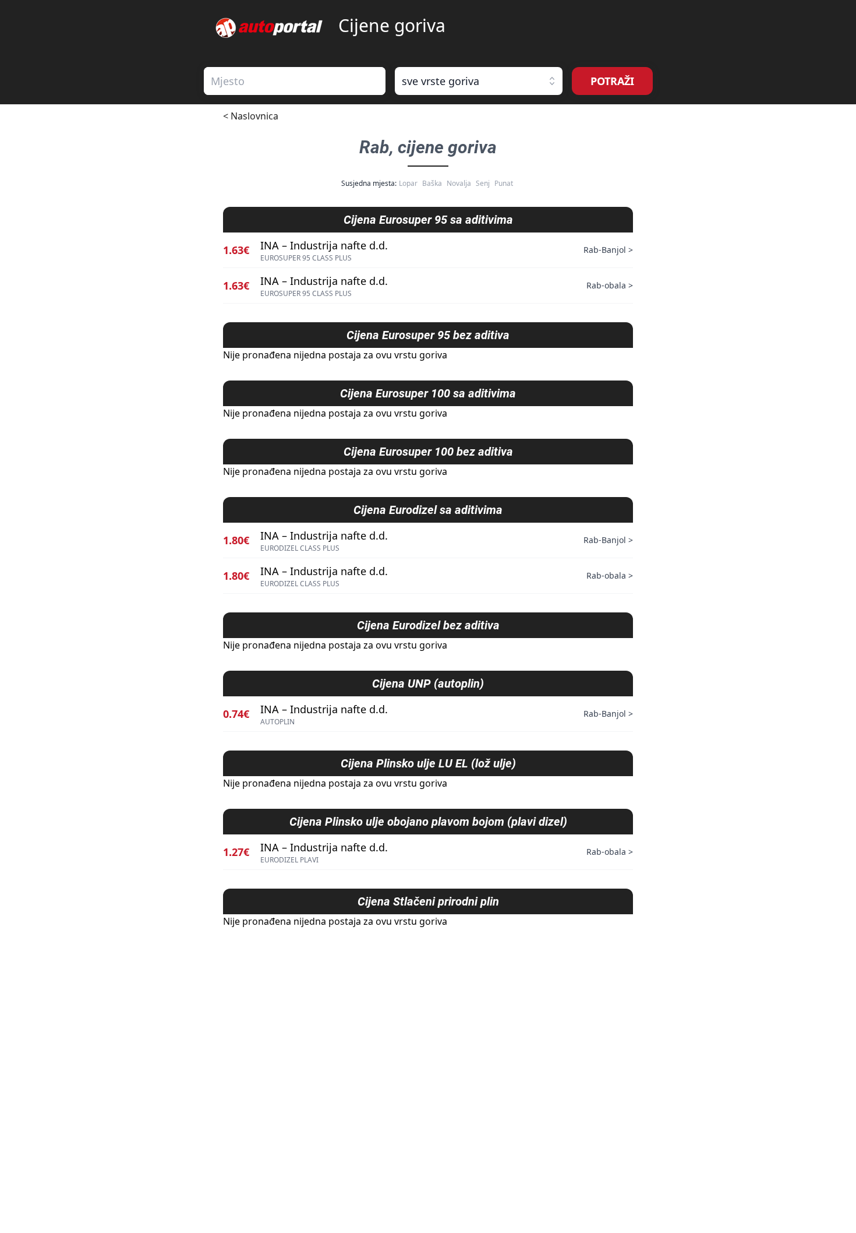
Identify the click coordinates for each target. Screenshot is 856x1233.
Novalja (459, 183)
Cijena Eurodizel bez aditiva (428, 625)
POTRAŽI (612, 81)
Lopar (408, 183)
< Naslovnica (250, 116)
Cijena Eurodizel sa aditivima (428, 510)
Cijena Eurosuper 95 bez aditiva (428, 335)
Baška (432, 183)
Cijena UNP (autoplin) (428, 684)
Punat (503, 183)
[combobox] (294, 81)
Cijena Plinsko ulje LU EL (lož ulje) (428, 763)
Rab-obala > (609, 285)
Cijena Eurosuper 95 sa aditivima (428, 220)
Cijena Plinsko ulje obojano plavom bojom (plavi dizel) (428, 822)
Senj (483, 183)
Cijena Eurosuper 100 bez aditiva (428, 452)
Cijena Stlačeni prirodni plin (428, 901)
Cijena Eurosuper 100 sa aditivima (428, 393)
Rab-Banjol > (608, 249)
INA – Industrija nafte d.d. (324, 245)
